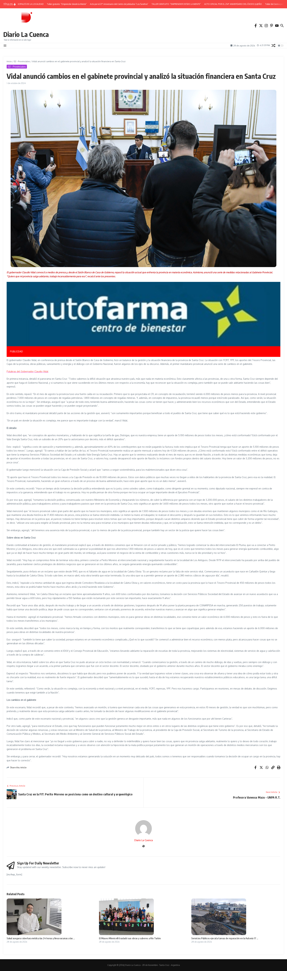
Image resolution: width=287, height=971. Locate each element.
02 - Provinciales (22, 61)
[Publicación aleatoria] (273, 45)
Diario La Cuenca (26, 34)
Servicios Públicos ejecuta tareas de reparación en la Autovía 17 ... (224, 938)
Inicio (9, 61)
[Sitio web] (143, 846)
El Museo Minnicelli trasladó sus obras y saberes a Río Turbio (130, 938)
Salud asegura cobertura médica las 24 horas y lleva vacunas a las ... (41, 938)
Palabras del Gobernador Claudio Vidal (27, 371)
